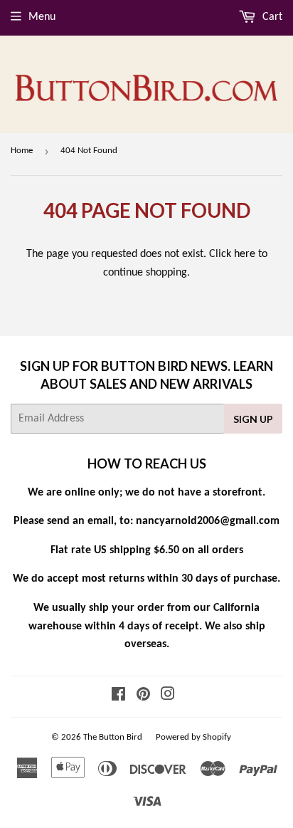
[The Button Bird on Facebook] (118, 696)
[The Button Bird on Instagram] (168, 696)
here (244, 254)
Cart (271, 17)
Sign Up (253, 419)
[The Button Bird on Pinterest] (143, 696)
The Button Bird (112, 737)
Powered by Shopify (193, 737)
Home (22, 150)
